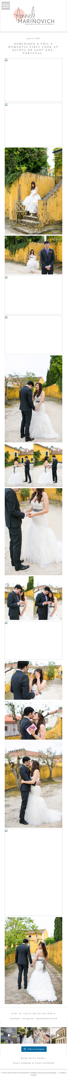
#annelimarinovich (46, 1018)
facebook (15, 1018)
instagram (27, 1018)
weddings (26, 1063)
